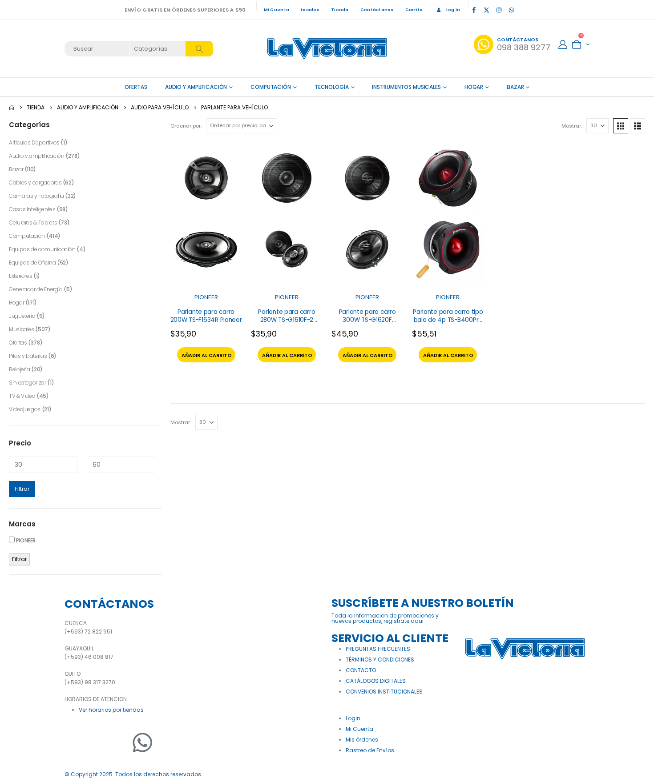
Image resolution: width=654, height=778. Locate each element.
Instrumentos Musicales (406, 87)
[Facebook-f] (76, 742)
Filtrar (22, 489)
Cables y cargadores (35, 182)
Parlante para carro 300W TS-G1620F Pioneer (367, 320)
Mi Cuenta (276, 9)
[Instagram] (499, 10)
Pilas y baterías (28, 356)
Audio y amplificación (196, 87)
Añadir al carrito (207, 355)
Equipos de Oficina (32, 262)
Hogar (473, 87)
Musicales (21, 329)
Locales (310, 9)
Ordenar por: (186, 125)
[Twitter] (98, 742)
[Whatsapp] (142, 742)
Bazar (515, 87)
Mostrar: (571, 125)
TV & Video (22, 396)
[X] (486, 10)
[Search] (199, 48)
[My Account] (562, 44)
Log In (453, 9)
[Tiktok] (523, 10)
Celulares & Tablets (33, 222)
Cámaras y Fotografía (36, 196)
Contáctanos (377, 9)
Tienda (340, 9)
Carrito (414, 9)
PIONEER (206, 297)
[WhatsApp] (511, 10)
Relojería (19, 369)
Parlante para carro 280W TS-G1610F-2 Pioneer (286, 320)
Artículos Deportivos (34, 142)
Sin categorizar (27, 382)
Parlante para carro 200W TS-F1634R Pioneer (206, 316)
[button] (620, 125)
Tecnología (332, 87)
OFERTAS (136, 87)
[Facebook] (474, 10)
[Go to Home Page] (11, 107)
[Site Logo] (327, 48)
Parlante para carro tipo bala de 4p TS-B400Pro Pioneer (448, 320)
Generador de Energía (36, 289)
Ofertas (18, 342)
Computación (270, 87)
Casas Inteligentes (32, 209)
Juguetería (22, 316)
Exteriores (20, 276)
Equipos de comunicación (42, 249)
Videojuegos (24, 409)
